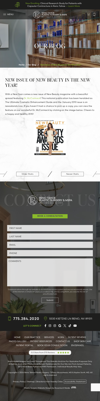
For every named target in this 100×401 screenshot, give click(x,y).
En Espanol (77, 345)
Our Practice (32, 337)
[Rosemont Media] (73, 388)
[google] (59, 325)
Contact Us (63, 341)
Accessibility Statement (75, 381)
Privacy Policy (19, 381)
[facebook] (45, 325)
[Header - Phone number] (94, 14)
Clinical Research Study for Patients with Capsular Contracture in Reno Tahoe (54, 4)
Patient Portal (24, 345)
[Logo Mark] (50, 14)
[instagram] (50, 325)
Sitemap (31, 381)
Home (21, 64)
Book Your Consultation (52, 345)
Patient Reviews (77, 337)
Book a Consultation (50, 216)
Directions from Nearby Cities (49, 381)
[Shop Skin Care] (90, 14)
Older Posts (27, 174)
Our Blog (32, 64)
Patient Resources (41, 341)
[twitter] (64, 325)
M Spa (61, 337)
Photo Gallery (17, 341)
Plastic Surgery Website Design (38, 388)
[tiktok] (70, 325)
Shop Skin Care (82, 341)
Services (49, 337)
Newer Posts (72, 174)
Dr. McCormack (32, 98)
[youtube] (75, 325)
